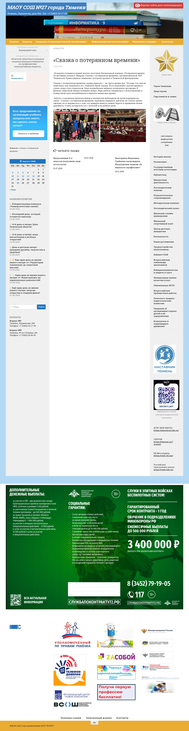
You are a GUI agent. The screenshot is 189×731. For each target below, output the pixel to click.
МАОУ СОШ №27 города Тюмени (46, 7)
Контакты (167, 41)
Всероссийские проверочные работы (165, 291)
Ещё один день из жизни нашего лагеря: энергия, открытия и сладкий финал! (25, 290)
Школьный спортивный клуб (163, 222)
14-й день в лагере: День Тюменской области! (24, 225)
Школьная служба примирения (163, 214)
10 (12, 176)
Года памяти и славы (165, 96)
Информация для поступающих (110, 41)
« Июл (13, 189)
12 (23, 176)
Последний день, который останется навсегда (25, 215)
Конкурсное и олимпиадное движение (161, 323)
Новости (27, 41)
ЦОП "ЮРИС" (47, 725)
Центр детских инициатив (162, 230)
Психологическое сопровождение (163, 196)
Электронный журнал (99, 718)
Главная (14, 41)
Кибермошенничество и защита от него (166, 271)
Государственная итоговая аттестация (165, 168)
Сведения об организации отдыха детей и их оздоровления (165, 312)
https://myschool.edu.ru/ (166, 430)
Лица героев (160, 91)
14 (33, 176)
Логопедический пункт (166, 208)
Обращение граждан (144, 41)
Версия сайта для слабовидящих (161, 5)
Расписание (160, 162)
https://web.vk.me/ (163, 455)
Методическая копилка (166, 203)
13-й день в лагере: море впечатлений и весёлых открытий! (24, 237)
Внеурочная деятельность (161, 181)
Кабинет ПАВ (161, 254)
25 (18, 183)
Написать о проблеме (28, 134)
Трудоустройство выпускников (163, 248)
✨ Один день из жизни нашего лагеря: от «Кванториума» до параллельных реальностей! (28, 277)
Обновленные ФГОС (164, 285)
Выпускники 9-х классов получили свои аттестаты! (66, 161)
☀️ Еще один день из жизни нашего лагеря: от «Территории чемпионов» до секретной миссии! (26, 264)
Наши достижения (164, 241)
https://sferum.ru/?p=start (163, 443)
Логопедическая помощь (163, 188)
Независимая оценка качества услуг (165, 279)
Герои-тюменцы (162, 86)
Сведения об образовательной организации (61, 41)
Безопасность (161, 236)
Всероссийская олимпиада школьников (162, 262)
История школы (162, 156)
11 (18, 176)
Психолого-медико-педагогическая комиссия (164, 301)
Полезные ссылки (71, 718)
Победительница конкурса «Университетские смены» (25, 205)
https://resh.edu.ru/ (163, 469)
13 (28, 176)
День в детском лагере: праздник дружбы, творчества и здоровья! (27, 249)
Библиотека (160, 174)
